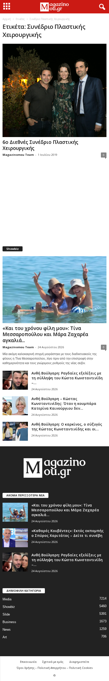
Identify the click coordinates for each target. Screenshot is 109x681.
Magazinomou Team (18, 155)
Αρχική (7, 19)
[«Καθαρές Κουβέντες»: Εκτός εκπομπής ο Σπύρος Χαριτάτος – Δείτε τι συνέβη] (15, 537)
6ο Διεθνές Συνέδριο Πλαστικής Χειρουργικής (40, 145)
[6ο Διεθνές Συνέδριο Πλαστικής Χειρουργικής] (54, 90)
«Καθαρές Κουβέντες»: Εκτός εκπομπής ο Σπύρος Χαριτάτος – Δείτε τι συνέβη (67, 533)
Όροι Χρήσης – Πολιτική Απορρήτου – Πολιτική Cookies (55, 668)
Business (9, 622)
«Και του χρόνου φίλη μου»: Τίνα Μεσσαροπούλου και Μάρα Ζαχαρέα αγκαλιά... (45, 334)
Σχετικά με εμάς (52, 662)
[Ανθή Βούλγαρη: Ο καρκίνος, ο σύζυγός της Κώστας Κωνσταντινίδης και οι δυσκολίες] (15, 431)
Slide (6, 614)
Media (7, 599)
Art (5, 637)
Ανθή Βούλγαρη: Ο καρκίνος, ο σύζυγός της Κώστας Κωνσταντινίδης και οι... (66, 426)
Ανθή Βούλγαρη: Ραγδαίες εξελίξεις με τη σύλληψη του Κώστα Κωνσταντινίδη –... (67, 378)
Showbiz (9, 607)
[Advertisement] (54, 205)
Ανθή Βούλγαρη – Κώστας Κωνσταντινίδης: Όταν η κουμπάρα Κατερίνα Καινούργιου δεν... (63, 403)
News (7, 629)
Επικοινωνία (28, 662)
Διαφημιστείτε (79, 662)
